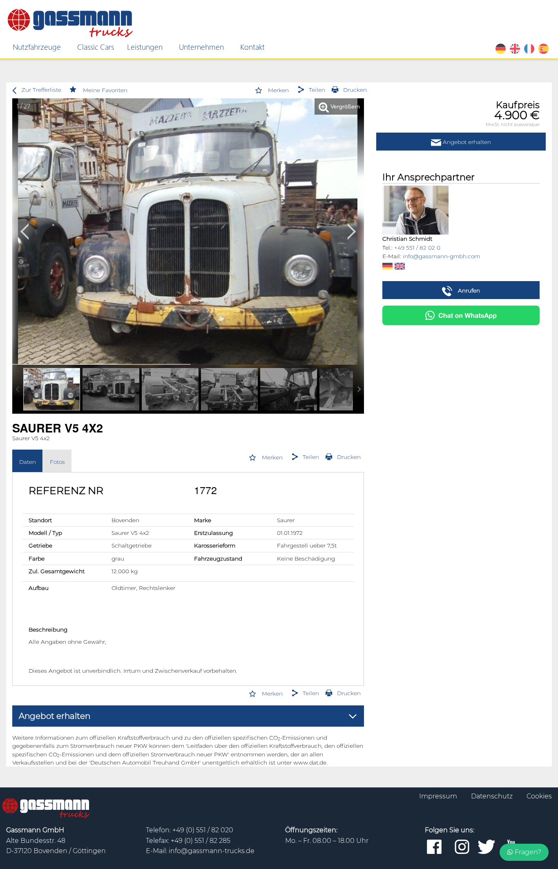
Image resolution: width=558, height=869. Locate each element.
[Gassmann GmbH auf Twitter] (486, 847)
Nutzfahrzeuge (37, 46)
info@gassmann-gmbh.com (441, 256)
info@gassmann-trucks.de (211, 851)
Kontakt (252, 46)
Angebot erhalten (466, 142)
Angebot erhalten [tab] (54, 716)
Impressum (439, 796)
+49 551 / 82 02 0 (417, 247)
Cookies (539, 796)
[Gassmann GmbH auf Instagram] (462, 847)
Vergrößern (344, 107)
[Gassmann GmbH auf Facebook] (434, 847)
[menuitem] (38, 46)
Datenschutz (492, 796)
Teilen (317, 89)
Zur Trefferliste (41, 89)
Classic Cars (95, 46)
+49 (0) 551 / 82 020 (202, 830)
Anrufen (468, 290)
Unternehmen (201, 46)
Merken (278, 90)
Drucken (355, 89)
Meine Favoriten (105, 90)
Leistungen (145, 46)
